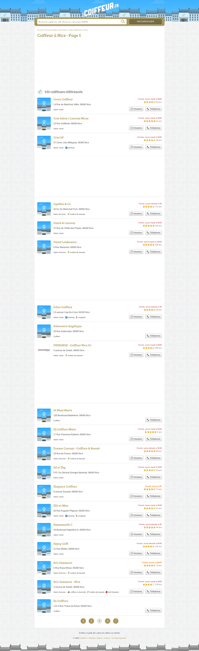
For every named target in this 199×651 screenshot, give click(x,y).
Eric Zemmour (62, 563)
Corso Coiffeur (63, 99)
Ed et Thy (59, 467)
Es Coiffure (60, 601)
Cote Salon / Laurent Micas (71, 118)
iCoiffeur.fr (99, 9)
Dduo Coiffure (62, 307)
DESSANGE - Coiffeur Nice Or (72, 345)
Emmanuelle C (62, 524)
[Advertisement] (99, 64)
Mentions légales (95, 638)
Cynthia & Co (62, 204)
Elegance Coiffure (65, 486)
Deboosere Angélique (67, 326)
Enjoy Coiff (60, 543)
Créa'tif (58, 137)
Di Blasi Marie (62, 410)
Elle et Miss (60, 505)
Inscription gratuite (119, 638)
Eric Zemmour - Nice (66, 582)
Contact (107, 638)
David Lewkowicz (65, 242)
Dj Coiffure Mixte (64, 429)
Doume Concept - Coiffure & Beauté (76, 448)
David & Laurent (64, 223)
